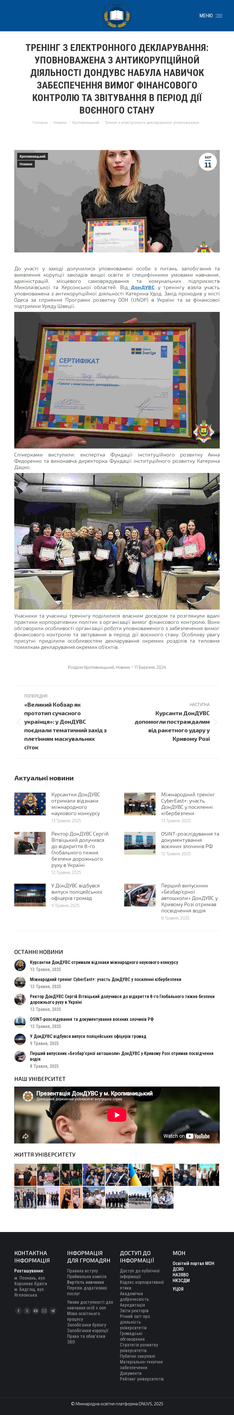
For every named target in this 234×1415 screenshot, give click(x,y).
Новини (26, 164)
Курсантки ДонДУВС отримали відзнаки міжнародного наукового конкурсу (75, 803)
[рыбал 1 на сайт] (94, 1175)
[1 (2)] (25, 1197)
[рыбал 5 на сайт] (71, 1175)
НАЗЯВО (181, 1275)
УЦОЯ (178, 1289)
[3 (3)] (208, 1175)
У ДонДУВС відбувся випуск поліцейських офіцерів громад (76, 891)
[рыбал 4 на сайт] (25, 1175)
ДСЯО (178, 1269)
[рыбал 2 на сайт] (139, 1175)
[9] (71, 1197)
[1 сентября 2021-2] (162, 1197)
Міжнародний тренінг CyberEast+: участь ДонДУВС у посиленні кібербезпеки (188, 803)
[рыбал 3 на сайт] (117, 1175)
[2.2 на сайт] (185, 1175)
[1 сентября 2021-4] (117, 1197)
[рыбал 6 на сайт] (48, 1175)
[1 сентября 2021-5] (94, 1197)
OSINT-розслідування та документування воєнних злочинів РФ (190, 839)
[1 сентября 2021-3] (139, 1197)
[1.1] (48, 1197)
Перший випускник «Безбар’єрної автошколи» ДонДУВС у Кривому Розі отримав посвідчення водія (189, 898)
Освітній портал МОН (193, 1263)
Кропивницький (32, 157)
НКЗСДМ (181, 1280)
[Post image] (30, 804)
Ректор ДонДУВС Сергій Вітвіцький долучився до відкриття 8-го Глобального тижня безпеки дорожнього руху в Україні (80, 849)
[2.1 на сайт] (162, 1175)
